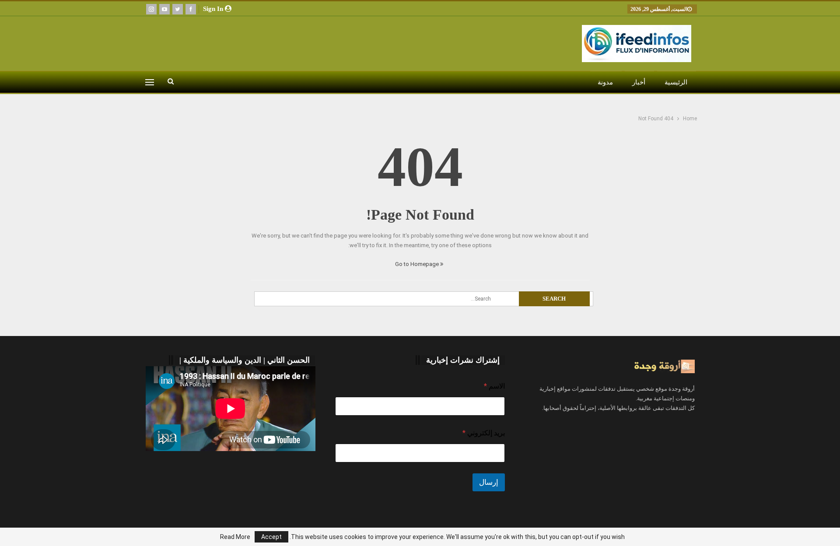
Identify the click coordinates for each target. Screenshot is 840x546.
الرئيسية (676, 82)
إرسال (488, 482)
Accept (271, 536)
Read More (235, 537)
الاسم (494, 386)
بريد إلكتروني (483, 433)
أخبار (638, 82)
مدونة (605, 82)
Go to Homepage (417, 264)
